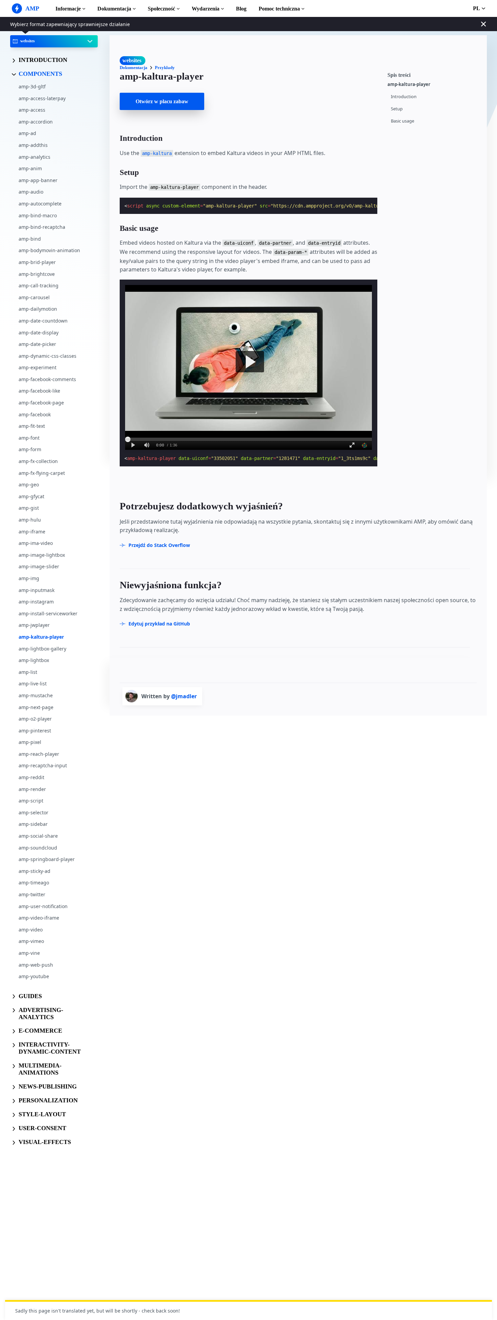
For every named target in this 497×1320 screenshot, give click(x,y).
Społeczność (161, 9)
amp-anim (30, 168)
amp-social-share (38, 836)
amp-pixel (30, 742)
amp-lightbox (34, 660)
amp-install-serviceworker (48, 613)
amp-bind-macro (38, 215)
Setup (397, 109)
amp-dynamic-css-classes (47, 355)
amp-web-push (36, 964)
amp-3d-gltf (32, 86)
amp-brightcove (37, 273)
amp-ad (27, 133)
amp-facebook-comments (47, 379)
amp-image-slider (39, 566)
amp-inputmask (36, 590)
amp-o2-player (35, 719)
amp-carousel (34, 297)
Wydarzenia (205, 9)
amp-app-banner (38, 180)
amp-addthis (33, 145)
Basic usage (402, 121)
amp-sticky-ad (34, 870)
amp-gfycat (31, 496)
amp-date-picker (37, 344)
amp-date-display (38, 332)
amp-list (28, 671)
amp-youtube (34, 976)
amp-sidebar (33, 824)
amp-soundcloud (38, 847)
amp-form (30, 449)
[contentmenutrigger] (433, 74)
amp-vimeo (31, 941)
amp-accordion (36, 121)
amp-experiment (37, 367)
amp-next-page (36, 707)
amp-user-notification (43, 906)
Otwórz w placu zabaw (162, 101)
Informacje (68, 9)
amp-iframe (32, 531)
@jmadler (184, 696)
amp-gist (29, 508)
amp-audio (31, 192)
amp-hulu (30, 519)
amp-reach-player (39, 753)
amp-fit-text (32, 426)
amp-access (32, 110)
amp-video (31, 929)
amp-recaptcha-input (43, 765)
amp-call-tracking (38, 285)
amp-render (32, 789)
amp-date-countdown (43, 320)
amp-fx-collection (38, 461)
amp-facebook (35, 414)
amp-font (29, 437)
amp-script (31, 800)
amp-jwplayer (34, 625)
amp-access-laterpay (42, 98)
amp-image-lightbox (42, 554)
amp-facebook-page (41, 402)
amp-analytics (34, 156)
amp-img (29, 578)
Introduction (404, 97)
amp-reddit (31, 777)
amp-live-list (33, 683)
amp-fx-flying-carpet (42, 472)
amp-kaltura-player (41, 637)
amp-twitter (32, 894)
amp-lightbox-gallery (42, 648)
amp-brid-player (37, 262)
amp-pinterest (35, 730)
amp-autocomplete (40, 203)
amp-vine (29, 953)
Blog (241, 9)
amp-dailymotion (38, 309)
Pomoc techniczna (279, 9)
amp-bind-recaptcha (42, 227)
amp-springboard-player (47, 859)
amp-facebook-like (39, 391)
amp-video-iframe (39, 918)
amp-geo (29, 484)
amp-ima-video (36, 543)
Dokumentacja (114, 9)
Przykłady (165, 67)
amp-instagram (36, 601)
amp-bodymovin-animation (49, 250)
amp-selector (33, 812)
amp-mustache (36, 695)
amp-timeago (34, 882)
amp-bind (30, 238)
